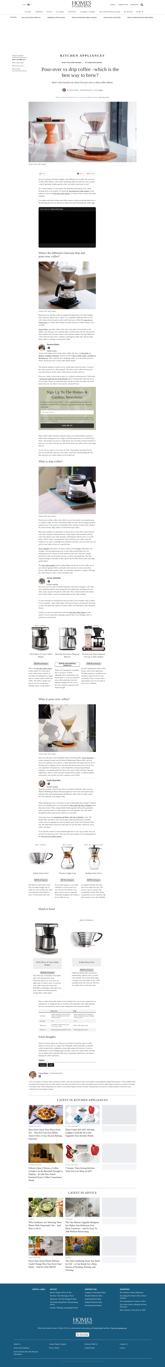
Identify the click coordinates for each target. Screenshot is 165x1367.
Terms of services (59, 417)
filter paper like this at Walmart (81, 805)
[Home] (22, 12)
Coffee (51, 1065)
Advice (101, 90)
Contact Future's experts (57, 1344)
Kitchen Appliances (93, 62)
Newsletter (92, 173)
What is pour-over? (17, 66)
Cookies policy (89, 1348)
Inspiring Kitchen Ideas (93, 1299)
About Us (17, 1344)
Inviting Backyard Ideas (93, 1305)
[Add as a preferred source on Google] (82, 1334)
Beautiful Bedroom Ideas (93, 1296)
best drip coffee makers (62, 193)
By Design (128, 12)
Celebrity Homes (87, 12)
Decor (49, 12)
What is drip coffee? (18, 62)
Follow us (81, 173)
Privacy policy (54, 1348)
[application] (67, 227)
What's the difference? (19, 59)
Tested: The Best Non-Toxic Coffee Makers (140, 17)
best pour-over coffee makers (79, 191)
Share (43, 173)
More (139, 12)
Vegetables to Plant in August (56, 17)
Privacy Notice (85, 417)
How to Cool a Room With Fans (30, 17)
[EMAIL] (40, 1076)
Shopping (72, 12)
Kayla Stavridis (87, 758)
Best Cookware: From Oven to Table (133, 1310)
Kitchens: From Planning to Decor (62, 1296)
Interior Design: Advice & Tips (61, 1292)
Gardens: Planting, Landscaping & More (64, 1308)
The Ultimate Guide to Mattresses (131, 1292)
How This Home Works (72, 62)
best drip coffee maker (44, 668)
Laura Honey (73, 90)
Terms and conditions (21, 1348)
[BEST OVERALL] (86, 938)
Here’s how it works (104, 97)
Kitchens (60, 12)
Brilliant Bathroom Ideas (93, 1302)
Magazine (134, 4)
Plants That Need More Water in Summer (84, 17)
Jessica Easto (43, 329)
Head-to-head (16, 69)
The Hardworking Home (109, 12)
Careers (122, 1348)
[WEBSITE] (49, 348)
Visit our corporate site (119, 1328)
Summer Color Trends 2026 (112, 17)
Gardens (39, 12)
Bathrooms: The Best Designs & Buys (63, 1299)
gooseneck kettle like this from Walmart (54, 379)
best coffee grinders (48, 565)
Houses (28, 12)
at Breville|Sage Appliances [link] (67, 664)
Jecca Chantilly (44, 549)
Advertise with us (90, 1344)
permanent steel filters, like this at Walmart (69, 817)
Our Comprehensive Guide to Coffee (133, 1301)
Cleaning (43, 1065)
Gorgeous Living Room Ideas (95, 1292)
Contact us (123, 1344)
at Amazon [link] (41, 663)
